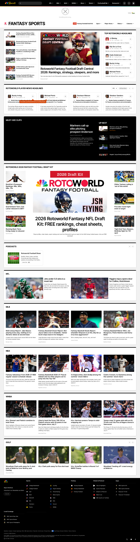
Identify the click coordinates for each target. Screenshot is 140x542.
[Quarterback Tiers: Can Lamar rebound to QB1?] (16, 198)
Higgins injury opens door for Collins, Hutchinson (120, 280)
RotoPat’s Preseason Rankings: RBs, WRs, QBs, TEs (14, 186)
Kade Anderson (116, 55)
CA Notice (65, 531)
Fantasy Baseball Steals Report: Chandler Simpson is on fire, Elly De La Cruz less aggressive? (86, 333)
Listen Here (24, 262)
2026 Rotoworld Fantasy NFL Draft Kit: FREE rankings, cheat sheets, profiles (70, 224)
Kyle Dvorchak (19, 79)
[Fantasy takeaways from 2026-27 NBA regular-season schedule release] (21, 363)
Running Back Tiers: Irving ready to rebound (15, 230)
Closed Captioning (17, 531)
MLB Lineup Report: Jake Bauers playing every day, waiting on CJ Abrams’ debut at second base (18, 333)
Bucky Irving (114, 63)
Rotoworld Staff (44, 79)
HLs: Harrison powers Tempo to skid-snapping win (85, 421)
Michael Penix (115, 72)
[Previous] (129, 88)
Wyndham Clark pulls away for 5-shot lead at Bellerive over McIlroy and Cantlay (20, 468)
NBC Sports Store (28, 531)
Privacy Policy (47, 531)
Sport (98, 23)
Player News (109, 23)
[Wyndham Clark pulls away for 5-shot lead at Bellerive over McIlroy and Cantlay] (21, 454)
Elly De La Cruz (115, 47)
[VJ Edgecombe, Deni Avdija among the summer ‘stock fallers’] (86, 363)
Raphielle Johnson (10, 385)
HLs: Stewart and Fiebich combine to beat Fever (20, 421)
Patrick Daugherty (10, 190)
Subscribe (7, 493)
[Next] (133, 88)
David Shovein (19, 53)
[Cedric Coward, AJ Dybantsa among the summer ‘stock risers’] (119, 363)
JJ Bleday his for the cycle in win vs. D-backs (117, 43)
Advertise (6, 531)
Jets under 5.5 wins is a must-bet (54, 280)
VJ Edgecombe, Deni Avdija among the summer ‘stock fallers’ (86, 376)
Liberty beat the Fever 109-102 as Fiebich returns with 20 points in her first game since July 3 (52, 422)
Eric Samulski (26, 36)
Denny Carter (117, 211)
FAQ (23, 531)
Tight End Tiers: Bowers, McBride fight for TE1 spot (124, 231)
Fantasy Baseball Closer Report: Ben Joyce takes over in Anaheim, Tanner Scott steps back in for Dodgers (52, 333)
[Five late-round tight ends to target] (124, 198)
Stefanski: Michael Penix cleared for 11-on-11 (117, 76)
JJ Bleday (113, 38)
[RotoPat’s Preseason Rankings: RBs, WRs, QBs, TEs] (16, 176)
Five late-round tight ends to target (122, 208)
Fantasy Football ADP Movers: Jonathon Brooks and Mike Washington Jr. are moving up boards (25, 76)
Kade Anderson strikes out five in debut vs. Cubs (118, 59)
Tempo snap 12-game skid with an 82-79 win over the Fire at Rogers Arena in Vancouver (119, 422)
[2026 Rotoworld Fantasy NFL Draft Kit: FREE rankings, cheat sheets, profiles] (70, 192)
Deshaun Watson (83, 96)
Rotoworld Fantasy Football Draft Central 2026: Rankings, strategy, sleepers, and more (70, 70)
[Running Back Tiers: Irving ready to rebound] (16, 221)
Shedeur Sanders (116, 96)
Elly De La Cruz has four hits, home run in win (117, 51)
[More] (124, 3)
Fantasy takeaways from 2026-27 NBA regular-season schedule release (21, 376)
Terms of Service (72, 531)
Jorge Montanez (42, 342)
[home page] (10, 3)
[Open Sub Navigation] (52, 3)
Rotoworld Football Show (31, 253)
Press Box (35, 531)
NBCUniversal (12, 533)
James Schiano (19, 36)
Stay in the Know (8, 487)
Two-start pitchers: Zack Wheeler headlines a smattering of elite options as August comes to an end (26, 50)
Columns (129, 23)
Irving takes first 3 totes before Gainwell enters (118, 68)
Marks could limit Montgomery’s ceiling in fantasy (26, 59)
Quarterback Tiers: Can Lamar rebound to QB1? (15, 208)
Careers (10, 531)
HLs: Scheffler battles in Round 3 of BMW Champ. (85, 467)
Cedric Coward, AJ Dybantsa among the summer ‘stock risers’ (118, 376)
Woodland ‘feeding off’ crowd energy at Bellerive (118, 467)
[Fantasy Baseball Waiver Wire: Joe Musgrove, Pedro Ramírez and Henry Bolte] (119, 319)
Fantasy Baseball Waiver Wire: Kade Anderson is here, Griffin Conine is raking (25, 33)
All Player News (123, 88)
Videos (119, 23)
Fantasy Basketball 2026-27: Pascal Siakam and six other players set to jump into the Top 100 (52, 377)
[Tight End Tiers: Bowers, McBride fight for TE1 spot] (124, 221)
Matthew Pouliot (107, 342)
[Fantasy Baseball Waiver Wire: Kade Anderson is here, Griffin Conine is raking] (10, 34)
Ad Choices (40, 531)
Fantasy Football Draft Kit (83, 23)
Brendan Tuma (9, 342)
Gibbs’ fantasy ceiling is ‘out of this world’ (123, 185)
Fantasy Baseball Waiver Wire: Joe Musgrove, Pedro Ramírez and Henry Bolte (118, 333)
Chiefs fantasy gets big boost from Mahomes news (25, 67)
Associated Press (42, 433)
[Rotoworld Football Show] (13, 258)
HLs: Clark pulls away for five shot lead (53, 466)
